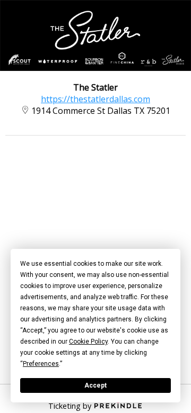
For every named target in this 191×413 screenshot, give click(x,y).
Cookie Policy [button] (88, 341)
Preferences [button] (41, 363)
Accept (95, 385)
